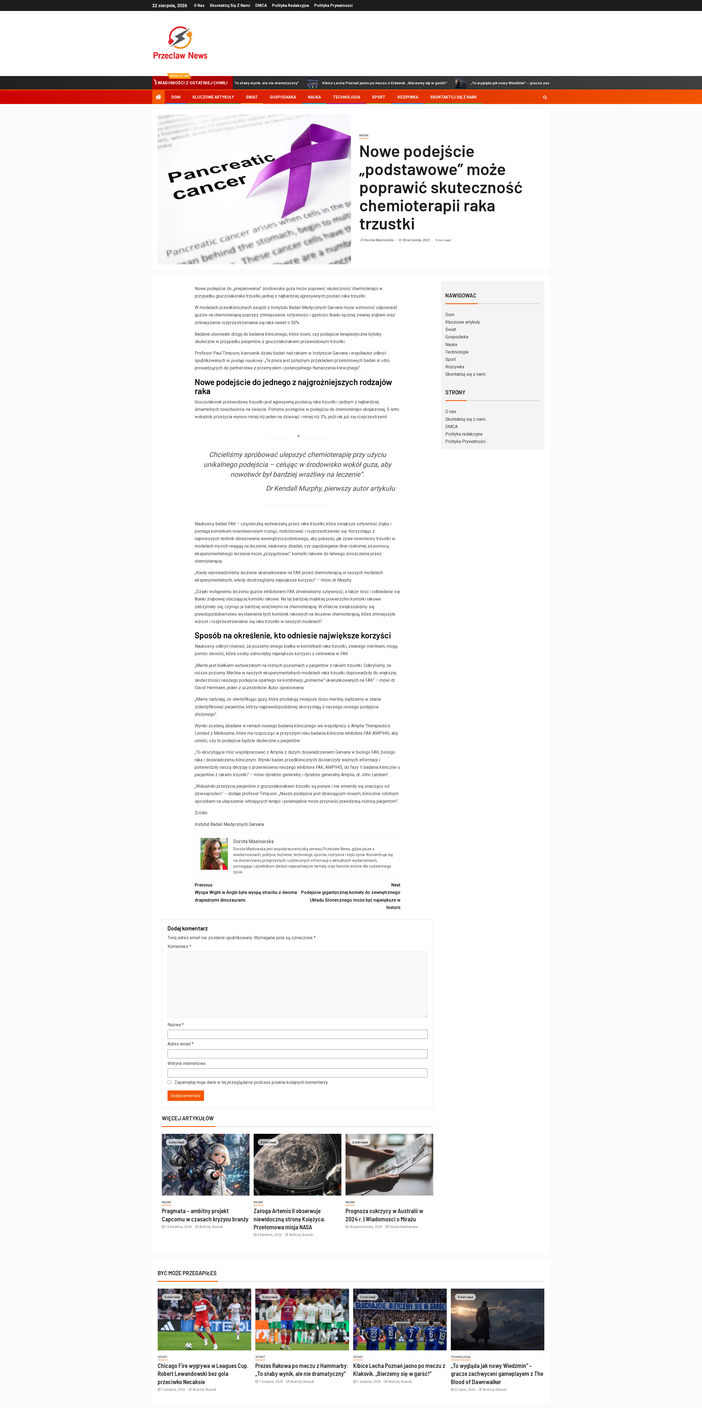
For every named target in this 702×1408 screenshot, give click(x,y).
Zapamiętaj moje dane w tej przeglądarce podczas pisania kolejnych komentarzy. (251, 1082)
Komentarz (179, 946)
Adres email (181, 1044)
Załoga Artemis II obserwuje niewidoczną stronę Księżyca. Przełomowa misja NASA (289, 1218)
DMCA (261, 5)
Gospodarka (283, 97)
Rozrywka (407, 97)
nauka (364, 135)
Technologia (346, 97)
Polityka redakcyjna (290, 5)
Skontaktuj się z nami (230, 5)
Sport (378, 97)
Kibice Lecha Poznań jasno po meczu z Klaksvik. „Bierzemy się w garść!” (325, 82)
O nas (199, 5)
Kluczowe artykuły (213, 97)
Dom (175, 97)
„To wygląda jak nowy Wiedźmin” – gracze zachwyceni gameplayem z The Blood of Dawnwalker (494, 82)
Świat (252, 97)
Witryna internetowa (186, 1063)
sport (163, 1357)
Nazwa (176, 1024)
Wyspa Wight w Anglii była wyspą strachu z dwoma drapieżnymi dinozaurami (246, 892)
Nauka (314, 97)
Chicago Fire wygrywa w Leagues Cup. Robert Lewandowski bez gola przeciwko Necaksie (203, 1373)
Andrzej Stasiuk (211, 1227)
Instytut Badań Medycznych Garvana (229, 824)
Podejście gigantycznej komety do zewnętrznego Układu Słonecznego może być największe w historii (350, 896)
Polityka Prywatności (333, 5)
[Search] (545, 97)
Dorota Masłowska (379, 240)
